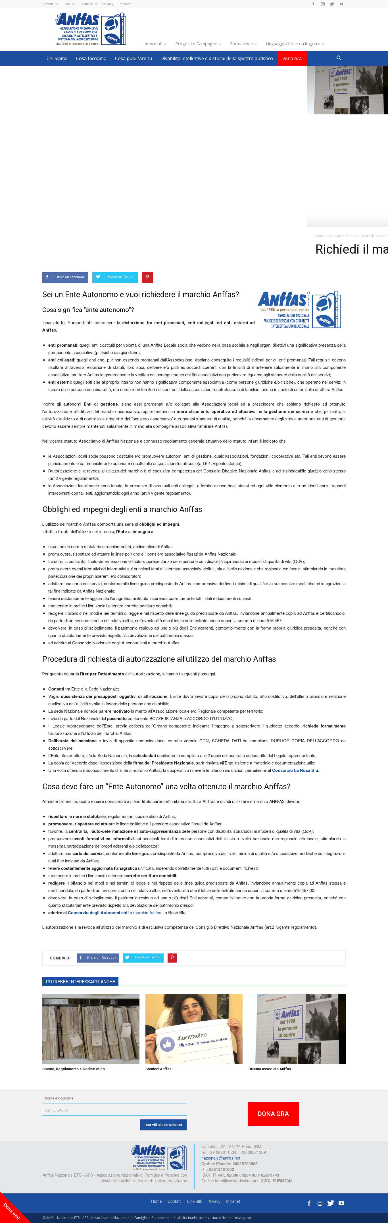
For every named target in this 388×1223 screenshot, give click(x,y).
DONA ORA (273, 1113)
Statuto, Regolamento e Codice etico (73, 1069)
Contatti (48, 4)
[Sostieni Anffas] (194, 1029)
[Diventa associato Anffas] (297, 1029)
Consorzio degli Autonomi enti (98, 912)
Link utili (70, 4)
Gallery (87, 4)
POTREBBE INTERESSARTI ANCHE (80, 981)
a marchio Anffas (145, 912)
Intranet (125, 4)
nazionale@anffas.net (220, 1158)
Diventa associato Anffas (270, 1069)
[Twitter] (332, 4)
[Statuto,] (90, 1029)
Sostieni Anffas (158, 1069)
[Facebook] (313, 4)
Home (156, 1201)
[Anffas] (158, 1157)
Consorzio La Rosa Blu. (295, 770)
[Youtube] (341, 4)
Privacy (107, 4)
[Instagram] (322, 4)
